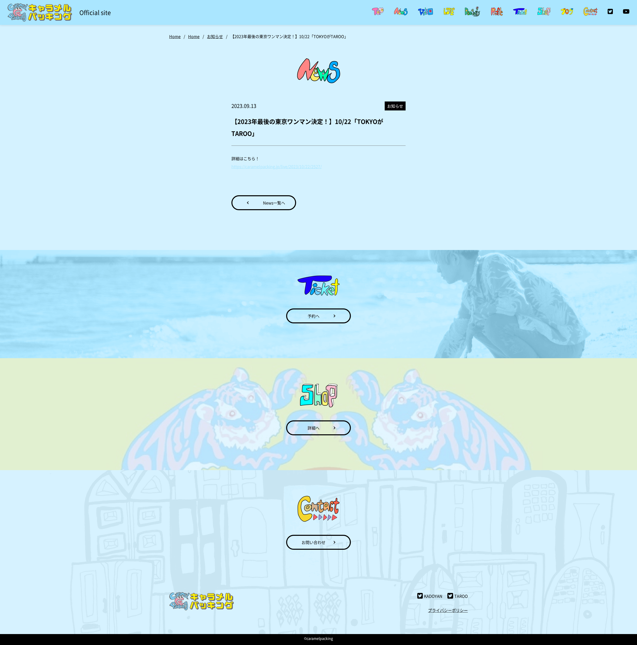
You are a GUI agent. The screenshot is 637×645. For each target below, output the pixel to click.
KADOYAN (433, 596)
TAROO (461, 596)
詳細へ (313, 428)
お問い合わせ (313, 542)
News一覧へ (274, 203)
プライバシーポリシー (448, 610)
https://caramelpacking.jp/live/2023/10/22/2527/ (276, 166)
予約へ (313, 316)
